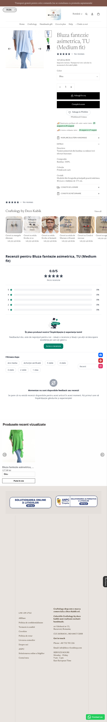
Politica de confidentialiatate (31, 623)
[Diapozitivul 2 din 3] (48, 41)
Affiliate (22, 618)
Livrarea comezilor (27, 640)
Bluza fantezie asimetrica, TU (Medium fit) (18, 467)
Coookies (23, 632)
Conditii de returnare (71, 193)
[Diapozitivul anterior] (9, 49)
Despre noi (23, 645)
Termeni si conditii (27, 627)
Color (59, 71)
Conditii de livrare (69, 187)
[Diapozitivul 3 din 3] (48, 48)
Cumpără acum (78, 104)
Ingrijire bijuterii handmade (74, 138)
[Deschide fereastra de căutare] (86, 14)
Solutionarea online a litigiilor (31, 654)
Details (60, 144)
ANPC (21, 649)
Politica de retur (25, 636)
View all (97, 212)
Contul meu (24, 658)
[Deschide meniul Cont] (92, 14)
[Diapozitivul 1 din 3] (48, 34)
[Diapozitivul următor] (40, 49)
